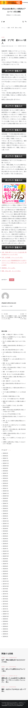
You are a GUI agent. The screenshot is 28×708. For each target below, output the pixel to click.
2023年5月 (5, 538)
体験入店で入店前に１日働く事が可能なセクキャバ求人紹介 (14, 377)
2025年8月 (5, 470)
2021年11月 (6, 583)
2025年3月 (5, 483)
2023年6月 (5, 536)
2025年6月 (5, 475)
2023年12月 (6, 521)
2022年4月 (5, 571)
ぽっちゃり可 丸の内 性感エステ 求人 (12, 414)
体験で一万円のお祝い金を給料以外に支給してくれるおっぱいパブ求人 (14, 410)
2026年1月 (5, 458)
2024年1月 (5, 518)
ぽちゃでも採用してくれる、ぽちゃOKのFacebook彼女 (13, 406)
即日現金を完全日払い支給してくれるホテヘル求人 (14, 417)
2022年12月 (6, 551)
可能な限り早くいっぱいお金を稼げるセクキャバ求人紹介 (14, 359)
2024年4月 (5, 511)
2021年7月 (5, 593)
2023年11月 (6, 523)
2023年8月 (5, 531)
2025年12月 (6, 460)
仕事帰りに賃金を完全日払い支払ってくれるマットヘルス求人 (14, 434)
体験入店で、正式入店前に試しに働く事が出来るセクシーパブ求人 (14, 430)
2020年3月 (5, 634)
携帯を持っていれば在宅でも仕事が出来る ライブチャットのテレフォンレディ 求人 (13, 680)
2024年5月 (5, 508)
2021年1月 (5, 609)
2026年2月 (5, 455)
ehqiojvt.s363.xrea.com (7, 46)
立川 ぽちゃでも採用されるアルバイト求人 (13, 670)
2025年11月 (6, 463)
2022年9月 (5, 558)
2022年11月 (6, 553)
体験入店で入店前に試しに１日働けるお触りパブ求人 (14, 402)
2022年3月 (5, 573)
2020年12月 (6, 611)
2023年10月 (6, 526)
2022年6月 (5, 566)
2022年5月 (5, 568)
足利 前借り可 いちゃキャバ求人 (11, 381)
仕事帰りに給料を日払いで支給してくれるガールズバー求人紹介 (14, 442)
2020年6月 (5, 626)
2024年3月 (5, 513)
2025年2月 (5, 485)
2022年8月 (5, 561)
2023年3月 (5, 543)
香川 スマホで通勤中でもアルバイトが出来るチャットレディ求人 (8, 316)
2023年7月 (5, 533)
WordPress (20, 705)
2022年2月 (5, 576)
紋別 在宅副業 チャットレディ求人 (12, 257)
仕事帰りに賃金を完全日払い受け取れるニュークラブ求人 (14, 346)
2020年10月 (6, 616)
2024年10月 (6, 496)
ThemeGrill (4, 705)
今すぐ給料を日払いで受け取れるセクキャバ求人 (14, 353)
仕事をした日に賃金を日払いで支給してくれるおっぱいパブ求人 (14, 368)
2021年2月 (5, 606)
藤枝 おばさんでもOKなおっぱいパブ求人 (14, 690)
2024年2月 (5, 516)
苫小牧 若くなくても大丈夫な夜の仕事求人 (13, 374)
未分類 (3, 37)
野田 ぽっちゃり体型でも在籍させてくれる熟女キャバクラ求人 (14, 364)
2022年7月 (5, 563)
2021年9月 (5, 588)
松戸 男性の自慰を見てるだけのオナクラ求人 (13, 661)
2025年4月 (5, 481)
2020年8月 (5, 621)
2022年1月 (5, 578)
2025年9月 (5, 468)
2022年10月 (6, 556)
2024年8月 (5, 501)
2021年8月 (5, 591)
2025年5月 (5, 478)
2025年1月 (5, 488)
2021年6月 (5, 596)
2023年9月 (5, 528)
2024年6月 (5, 506)
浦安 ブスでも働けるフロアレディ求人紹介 (13, 371)
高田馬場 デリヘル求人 (8, 268)
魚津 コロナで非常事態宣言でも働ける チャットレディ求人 (20, 316)
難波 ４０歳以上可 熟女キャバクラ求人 (13, 334)
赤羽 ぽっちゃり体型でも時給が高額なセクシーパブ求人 (14, 421)
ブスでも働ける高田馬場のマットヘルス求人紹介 (14, 392)
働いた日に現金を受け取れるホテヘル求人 (13, 349)
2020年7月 (5, 624)
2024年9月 (5, 498)
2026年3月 (5, 453)
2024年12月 (6, 491)
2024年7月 (5, 503)
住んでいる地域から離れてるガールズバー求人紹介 (14, 342)
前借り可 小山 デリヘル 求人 (9, 356)
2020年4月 (5, 631)
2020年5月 (5, 629)
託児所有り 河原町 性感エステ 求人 (11, 396)
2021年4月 (5, 601)
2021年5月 (5, 598)
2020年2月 (5, 636)
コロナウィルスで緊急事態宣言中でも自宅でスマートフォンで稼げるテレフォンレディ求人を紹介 (14, 263)
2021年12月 (6, 581)
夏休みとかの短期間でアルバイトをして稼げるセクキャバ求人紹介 (14, 337)
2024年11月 (6, 493)
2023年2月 (5, 546)
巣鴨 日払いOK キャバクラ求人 (11, 271)
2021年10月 (6, 586)
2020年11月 (6, 613)
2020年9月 (5, 619)
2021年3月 (5, 603)
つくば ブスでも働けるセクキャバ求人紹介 (13, 398)
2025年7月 (5, 473)
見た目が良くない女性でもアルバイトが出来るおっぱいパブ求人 (14, 425)
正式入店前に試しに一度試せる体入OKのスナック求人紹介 (14, 388)
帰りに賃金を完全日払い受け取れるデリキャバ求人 (14, 384)
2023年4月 (5, 541)
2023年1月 (5, 548)
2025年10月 (6, 465)
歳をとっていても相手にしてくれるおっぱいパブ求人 (14, 438)
